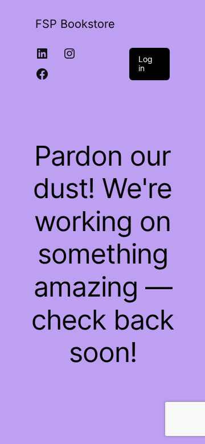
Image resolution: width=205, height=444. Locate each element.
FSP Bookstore (75, 24)
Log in (145, 63)
